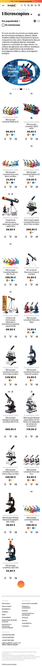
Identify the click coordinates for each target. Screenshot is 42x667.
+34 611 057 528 (8, 640)
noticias (25, 610)
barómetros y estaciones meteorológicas (7, 626)
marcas (24, 620)
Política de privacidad (9, 664)
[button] (25, 5)
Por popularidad (10, 21)
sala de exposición (25, 1)
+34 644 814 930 (8, 635)
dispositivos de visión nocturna (9, 620)
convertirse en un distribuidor (28, 614)
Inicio (4, 10)
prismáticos (6, 609)
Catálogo (11, 10)
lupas (4, 614)
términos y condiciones (26, 607)
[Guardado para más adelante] (28, 5)
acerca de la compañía (29, 603)
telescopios (6, 603)
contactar (25, 626)
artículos (25, 617)
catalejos (5, 612)
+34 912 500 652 (8, 637)
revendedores (27, 623)
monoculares (6, 617)
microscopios (6, 606)
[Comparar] (32, 5)
